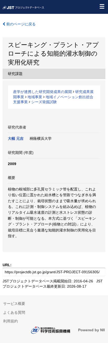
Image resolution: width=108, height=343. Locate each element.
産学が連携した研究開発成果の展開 (42, 92)
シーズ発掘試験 (44, 102)
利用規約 (10, 321)
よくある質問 (14, 312)
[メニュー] (101, 6)
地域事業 (35, 97)
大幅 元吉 (16, 138)
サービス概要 (14, 303)
